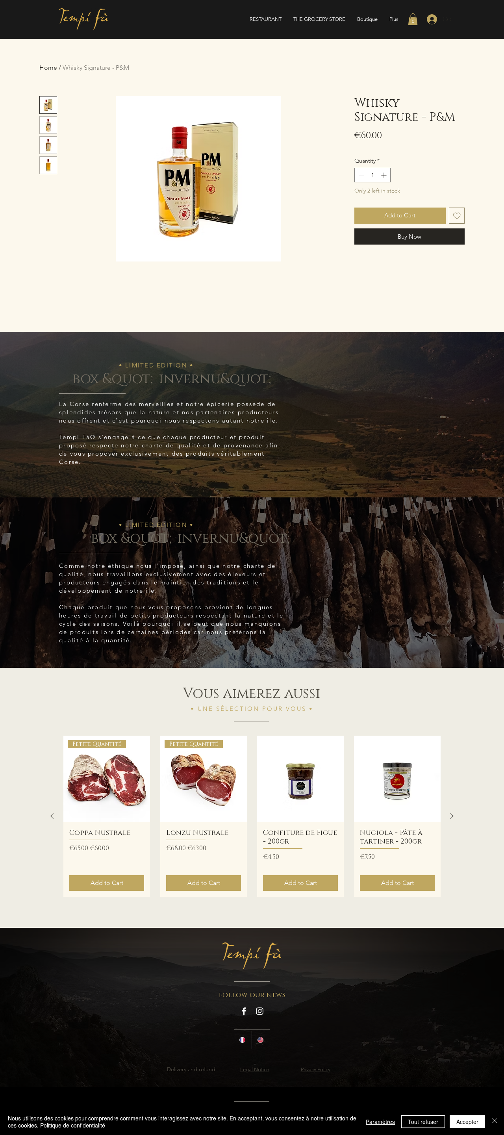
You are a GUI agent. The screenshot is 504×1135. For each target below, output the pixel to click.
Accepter (467, 1122)
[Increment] (384, 175)
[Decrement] (360, 175)
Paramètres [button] (380, 1122)
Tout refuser (423, 1122)
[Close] (494, 1122)
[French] (243, 1040)
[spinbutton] (372, 175)
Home (48, 67)
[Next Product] (452, 816)
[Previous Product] (52, 816)
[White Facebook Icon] (244, 1011)
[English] (261, 1040)
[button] (413, 19)
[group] (252, 816)
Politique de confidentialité (72, 1125)
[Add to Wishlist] (457, 216)
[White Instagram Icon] (260, 1011)
